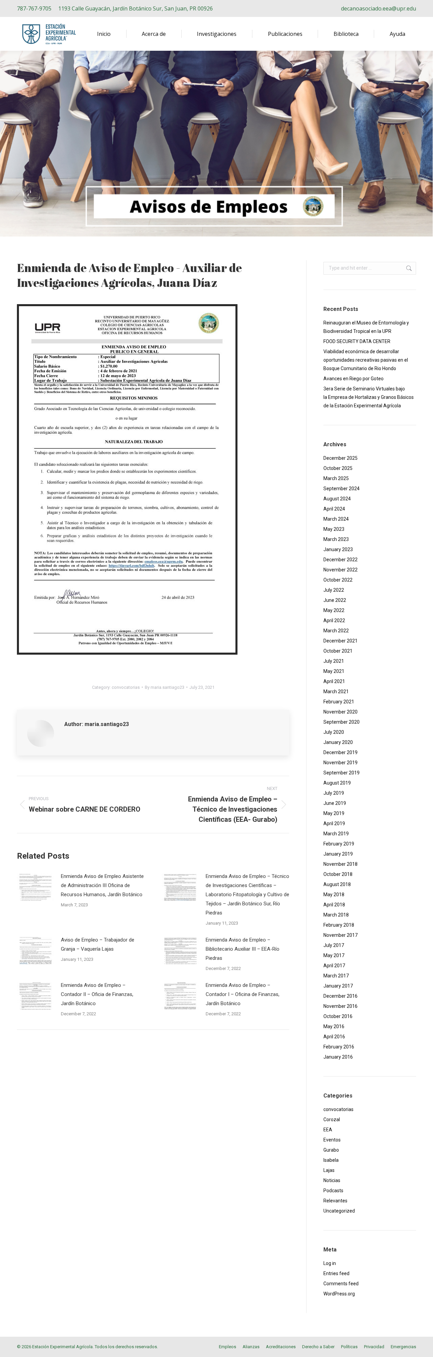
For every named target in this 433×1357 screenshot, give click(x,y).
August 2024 (337, 498)
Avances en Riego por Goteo (353, 378)
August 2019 (337, 783)
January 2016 (338, 1057)
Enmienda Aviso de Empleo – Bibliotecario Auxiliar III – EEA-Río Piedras (242, 949)
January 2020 (338, 742)
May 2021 (333, 671)
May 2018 (333, 894)
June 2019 (334, 803)
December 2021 (340, 640)
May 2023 (333, 529)
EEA (327, 1129)
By (164, 687)
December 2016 (340, 996)
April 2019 (334, 823)
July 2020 (333, 732)
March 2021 (336, 691)
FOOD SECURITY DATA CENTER (356, 341)
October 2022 (337, 580)
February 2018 (338, 925)
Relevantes (335, 1200)
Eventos (332, 1140)
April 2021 (334, 681)
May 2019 (333, 813)
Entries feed (336, 1273)
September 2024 (341, 488)
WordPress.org (339, 1293)
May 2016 (333, 1026)
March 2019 (336, 833)
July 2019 (333, 793)
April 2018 (334, 904)
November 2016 (340, 1006)
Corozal (331, 1119)
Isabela (331, 1160)
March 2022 (336, 630)
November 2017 (340, 935)
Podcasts (333, 1190)
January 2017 (338, 986)
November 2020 (340, 712)
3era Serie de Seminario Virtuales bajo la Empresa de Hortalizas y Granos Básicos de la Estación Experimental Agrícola (368, 397)
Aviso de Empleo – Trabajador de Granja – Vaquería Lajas (97, 944)
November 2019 (340, 762)
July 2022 (333, 590)
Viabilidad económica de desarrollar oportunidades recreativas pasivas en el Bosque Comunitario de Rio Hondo (365, 360)
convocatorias (126, 687)
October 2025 (337, 468)
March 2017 (336, 975)
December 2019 (340, 752)
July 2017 (333, 945)
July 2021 (333, 661)
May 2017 (333, 955)
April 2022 (334, 620)
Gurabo (331, 1150)
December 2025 (340, 458)
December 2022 (340, 559)
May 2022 (333, 610)
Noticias (331, 1180)
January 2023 (338, 549)
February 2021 (338, 701)
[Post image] (35, 887)
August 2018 (337, 884)
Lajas (329, 1170)
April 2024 (334, 509)
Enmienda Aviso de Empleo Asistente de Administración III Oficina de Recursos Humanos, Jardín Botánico (102, 885)
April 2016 (334, 1036)
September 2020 (341, 722)
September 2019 (341, 772)
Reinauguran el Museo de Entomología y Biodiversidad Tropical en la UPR (366, 327)
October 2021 (337, 651)
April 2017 (334, 965)
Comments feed (341, 1283)
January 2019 (338, 854)
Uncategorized (339, 1211)
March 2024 (336, 519)
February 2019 (338, 843)
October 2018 (337, 874)
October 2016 (337, 1016)
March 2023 (336, 539)
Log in (329, 1263)
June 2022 (334, 600)
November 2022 (340, 569)
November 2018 (340, 864)
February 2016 (338, 1046)
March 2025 (336, 478)
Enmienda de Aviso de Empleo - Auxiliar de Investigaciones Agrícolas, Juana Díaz (129, 275)
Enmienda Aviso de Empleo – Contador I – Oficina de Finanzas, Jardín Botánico (242, 994)
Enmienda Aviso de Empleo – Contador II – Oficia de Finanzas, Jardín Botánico (97, 994)
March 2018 (336, 915)
